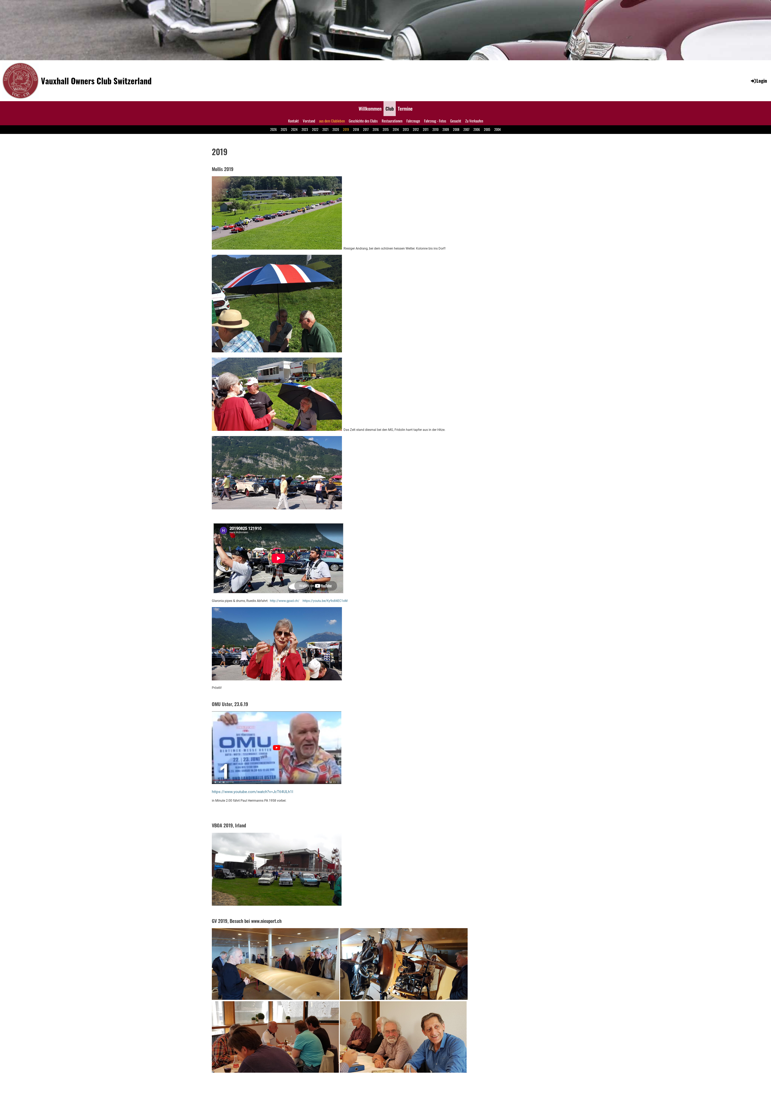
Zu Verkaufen (474, 120)
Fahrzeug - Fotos (435, 120)
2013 (406, 129)
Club (390, 108)
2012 (416, 129)
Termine (405, 108)
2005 (487, 129)
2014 (396, 129)
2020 (335, 129)
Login (761, 80)
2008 (456, 129)
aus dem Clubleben (332, 120)
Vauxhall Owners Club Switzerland (96, 80)
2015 (386, 129)
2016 (376, 129)
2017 (366, 129)
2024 (294, 129)
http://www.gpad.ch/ (284, 601)
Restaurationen (392, 120)
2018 (356, 129)
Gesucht (455, 120)
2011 (425, 129)
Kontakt (293, 120)
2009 (446, 129)
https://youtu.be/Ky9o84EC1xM (325, 601)
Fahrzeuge (413, 120)
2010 (435, 129)
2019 (346, 129)
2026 (273, 129)
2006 (476, 129)
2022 (315, 129)
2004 (497, 129)
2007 (466, 129)
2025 (284, 129)
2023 (305, 129)
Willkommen (370, 108)
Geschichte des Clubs (363, 120)
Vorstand (309, 120)
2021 (325, 129)
